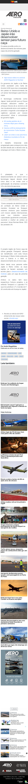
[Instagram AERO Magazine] (25, 24)
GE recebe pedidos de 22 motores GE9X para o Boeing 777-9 (14, 123)
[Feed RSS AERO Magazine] (19, 24)
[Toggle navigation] (3, 24)
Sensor (21, 356)
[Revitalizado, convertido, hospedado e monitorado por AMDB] (26, 781)
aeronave (4, 353)
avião (20, 353)
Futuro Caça (4, 359)
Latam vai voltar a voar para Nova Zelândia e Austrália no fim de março (15, 137)
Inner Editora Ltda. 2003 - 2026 (12, 776)
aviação (3, 356)
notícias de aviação (12, 353)
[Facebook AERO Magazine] (21, 24)
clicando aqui (13, 318)
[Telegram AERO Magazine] (23, 24)
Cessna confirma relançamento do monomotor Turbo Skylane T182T (14, 130)
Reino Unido (10, 356)
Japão (16, 356)
